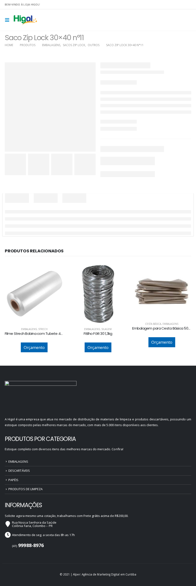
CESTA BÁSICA (153, 324)
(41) (28, 546)
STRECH (43, 329)
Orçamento (34, 347)
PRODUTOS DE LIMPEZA (25, 489)
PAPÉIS (13, 480)
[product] (34, 293)
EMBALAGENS (29, 329)
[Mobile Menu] (8, 20)
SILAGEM (106, 329)
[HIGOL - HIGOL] (25, 20)
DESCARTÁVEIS (19, 470)
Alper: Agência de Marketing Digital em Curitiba (104, 574)
